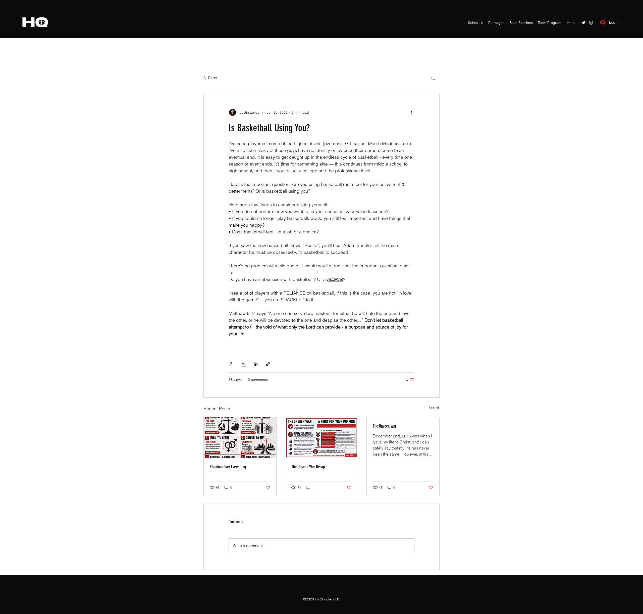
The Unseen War (384, 426)
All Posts (210, 77)
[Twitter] (583, 22)
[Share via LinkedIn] (255, 364)
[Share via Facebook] (231, 364)
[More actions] (411, 112)
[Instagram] (591, 22)
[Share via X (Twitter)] (243, 364)
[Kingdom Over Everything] (240, 437)
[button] (433, 78)
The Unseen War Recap (308, 467)
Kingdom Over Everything (228, 467)
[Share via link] (267, 364)
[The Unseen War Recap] (321, 437)
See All (434, 407)
